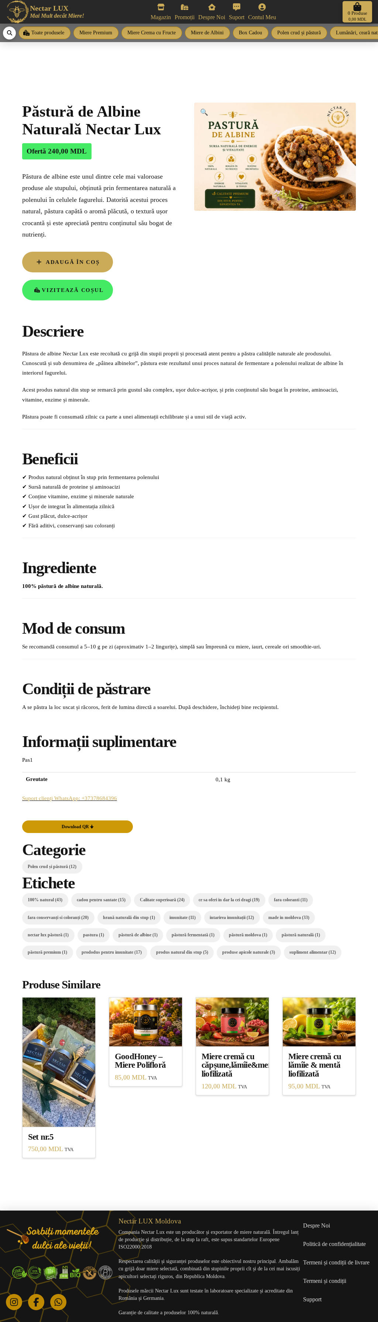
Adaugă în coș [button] (145, 1034)
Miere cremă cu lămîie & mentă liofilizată (314, 1065)
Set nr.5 (41, 1137)
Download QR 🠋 (78, 826)
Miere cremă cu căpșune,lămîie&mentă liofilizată (240, 1065)
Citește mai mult (59, 1114)
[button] (357, 12)
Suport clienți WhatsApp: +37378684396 (69, 798)
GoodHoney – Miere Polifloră (140, 1061)
